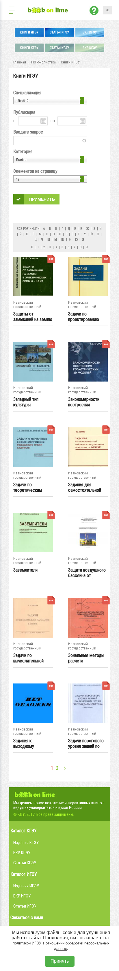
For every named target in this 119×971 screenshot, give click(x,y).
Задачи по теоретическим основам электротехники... (29, 487)
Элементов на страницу (35, 171)
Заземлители (25, 570)
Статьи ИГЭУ (59, 32)
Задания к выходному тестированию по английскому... (29, 744)
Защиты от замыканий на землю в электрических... (32, 317)
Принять (60, 961)
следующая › (64, 768)
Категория (22, 151)
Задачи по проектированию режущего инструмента (83, 317)
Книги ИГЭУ (29, 32)
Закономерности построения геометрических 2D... (87, 402)
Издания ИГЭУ (26, 886)
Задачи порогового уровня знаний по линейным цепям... (86, 744)
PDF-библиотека (43, 62)
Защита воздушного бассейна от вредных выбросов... (87, 573)
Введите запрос (28, 132)
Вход (107, 10)
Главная (19, 62)
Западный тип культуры (25, 402)
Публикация (24, 112)
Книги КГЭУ (29, 48)
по (53, 120)
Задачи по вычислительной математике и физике (28, 658)
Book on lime (35, 794)
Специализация (27, 92)
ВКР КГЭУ (90, 48)
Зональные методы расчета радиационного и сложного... (86, 658)
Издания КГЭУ (26, 842)
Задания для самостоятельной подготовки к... (84, 487)
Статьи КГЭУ (59, 48)
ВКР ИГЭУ (90, 32)
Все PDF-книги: (28, 229)
